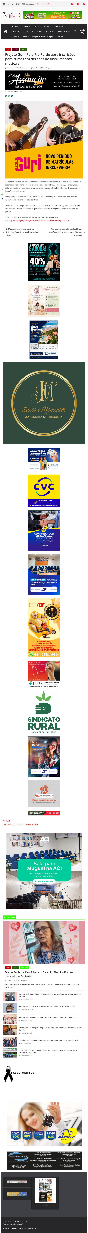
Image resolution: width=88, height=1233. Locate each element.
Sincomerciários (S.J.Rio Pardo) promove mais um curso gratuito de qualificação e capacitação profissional (48, 1051)
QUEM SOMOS (62, 32)
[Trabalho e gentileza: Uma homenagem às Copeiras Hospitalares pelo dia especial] (10, 1042)
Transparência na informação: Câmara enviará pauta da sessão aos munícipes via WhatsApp (65, 232)
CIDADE (25, 26)
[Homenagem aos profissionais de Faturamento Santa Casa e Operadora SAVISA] (10, 1008)
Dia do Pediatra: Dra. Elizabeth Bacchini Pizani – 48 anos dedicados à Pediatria (39, 974)
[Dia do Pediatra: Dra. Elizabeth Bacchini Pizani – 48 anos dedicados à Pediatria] (44, 942)
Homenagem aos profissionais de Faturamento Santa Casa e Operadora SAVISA (47, 1006)
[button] (29, 26)
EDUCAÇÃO (59, 26)
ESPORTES (47, 26)
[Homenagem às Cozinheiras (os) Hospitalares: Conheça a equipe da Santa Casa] (10, 1019)
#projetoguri (26, 68)
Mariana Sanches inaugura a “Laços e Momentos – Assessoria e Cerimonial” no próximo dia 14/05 (50, 1029)
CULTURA (37, 26)
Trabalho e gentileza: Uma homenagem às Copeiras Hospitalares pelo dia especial (48, 1040)
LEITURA (60, 37)
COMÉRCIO (16, 32)
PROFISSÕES (24, 967)
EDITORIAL (15, 37)
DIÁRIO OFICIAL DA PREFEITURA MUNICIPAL (21, 825)
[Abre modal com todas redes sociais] (12, 96)
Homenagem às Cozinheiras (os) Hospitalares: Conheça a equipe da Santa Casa (47, 1017)
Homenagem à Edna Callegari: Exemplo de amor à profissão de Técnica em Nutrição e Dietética (50, 995)
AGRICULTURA (37, 32)
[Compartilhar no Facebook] (6, 96)
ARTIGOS (6, 821)
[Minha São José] (5, 31)
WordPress (32, 1228)
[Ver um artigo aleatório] (82, 31)
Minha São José (22, 1221)
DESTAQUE (15, 26)
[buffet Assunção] (44, 72)
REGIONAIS (50, 32)
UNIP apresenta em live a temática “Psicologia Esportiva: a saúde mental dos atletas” (22, 232)
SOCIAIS (26, 32)
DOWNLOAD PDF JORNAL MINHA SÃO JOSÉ (38, 37)
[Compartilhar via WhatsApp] (9, 96)
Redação (35, 68)
